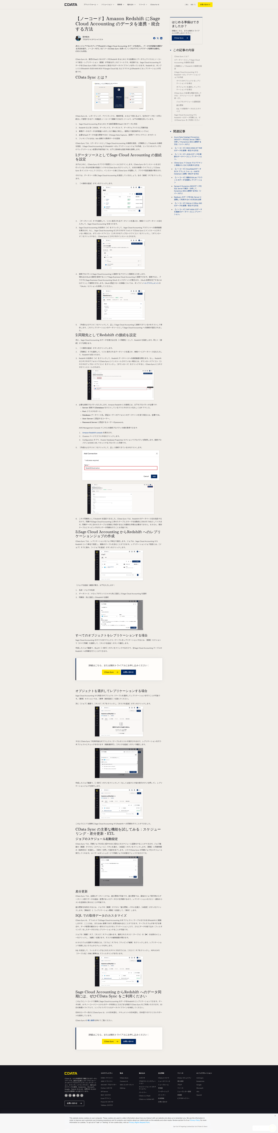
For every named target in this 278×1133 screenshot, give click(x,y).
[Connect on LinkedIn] (161, 38)
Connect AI (124, 1081)
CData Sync (124, 1078)
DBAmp (122, 1088)
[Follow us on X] (158, 38)
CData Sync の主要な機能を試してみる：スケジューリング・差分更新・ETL (187, 95)
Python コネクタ (106, 1088)
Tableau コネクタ (107, 1105)
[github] (77, 1095)
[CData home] (72, 4)
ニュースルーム (163, 1085)
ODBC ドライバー (107, 1078)
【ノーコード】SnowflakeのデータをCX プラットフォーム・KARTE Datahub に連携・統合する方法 (187, 171)
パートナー (143, 1092)
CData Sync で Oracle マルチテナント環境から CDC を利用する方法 (188, 164)
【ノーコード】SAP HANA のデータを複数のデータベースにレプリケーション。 (188, 211)
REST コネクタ (106, 1095)
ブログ (179, 1085)
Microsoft (199, 1088)
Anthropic (200, 1078)
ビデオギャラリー (183, 1098)
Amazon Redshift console (92, 433)
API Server (104, 1092)
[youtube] (73, 1095)
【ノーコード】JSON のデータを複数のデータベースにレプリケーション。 (188, 156)
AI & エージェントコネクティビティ (147, 1088)
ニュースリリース (164, 1081)
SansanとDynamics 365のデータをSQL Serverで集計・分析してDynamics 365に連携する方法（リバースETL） (188, 189)
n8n (197, 1092)
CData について (163, 1078)
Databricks (200, 1081)
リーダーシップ (163, 1092)
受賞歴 (160, 1088)
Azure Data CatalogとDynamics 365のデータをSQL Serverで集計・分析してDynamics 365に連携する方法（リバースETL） (188, 140)
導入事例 (90, 1020)
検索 (192, 5)
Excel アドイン (106, 1098)
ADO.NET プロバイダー (109, 1085)
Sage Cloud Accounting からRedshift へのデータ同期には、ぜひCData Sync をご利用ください (187, 117)
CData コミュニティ (184, 1078)
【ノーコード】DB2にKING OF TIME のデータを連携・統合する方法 (188, 149)
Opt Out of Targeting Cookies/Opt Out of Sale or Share (190, 1126)
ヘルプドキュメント (151, 283)
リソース (180, 1088)
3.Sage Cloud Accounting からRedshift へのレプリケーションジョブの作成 (187, 74)
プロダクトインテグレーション (147, 1082)
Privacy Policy (195, 1120)
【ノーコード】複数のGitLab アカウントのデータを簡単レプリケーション (188, 180)
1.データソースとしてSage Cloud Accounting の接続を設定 (187, 61)
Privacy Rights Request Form (139, 1122)
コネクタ (142, 1078)
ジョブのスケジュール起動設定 (188, 102)
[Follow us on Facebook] (154, 38)
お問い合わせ (204, 5)
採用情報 (161, 1098)
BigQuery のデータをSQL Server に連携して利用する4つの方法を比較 (187, 198)
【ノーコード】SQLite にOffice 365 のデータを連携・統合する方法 (188, 204)
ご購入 (187, 5)
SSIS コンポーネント (127, 1085)
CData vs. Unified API (146, 1099)
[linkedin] (66, 1095)
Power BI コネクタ (107, 1102)
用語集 (179, 1095)
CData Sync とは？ (181, 56)
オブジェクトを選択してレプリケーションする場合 (188, 88)
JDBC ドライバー (107, 1081)
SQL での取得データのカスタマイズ (188, 110)
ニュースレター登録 (184, 1092)
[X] (70, 1095)
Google (198, 1085)
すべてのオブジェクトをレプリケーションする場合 (188, 82)
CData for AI (154, 5)
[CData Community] (81, 1095)
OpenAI (199, 1095)
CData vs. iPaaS (144, 1096)
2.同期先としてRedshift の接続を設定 (188, 67)
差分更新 (179, 105)
